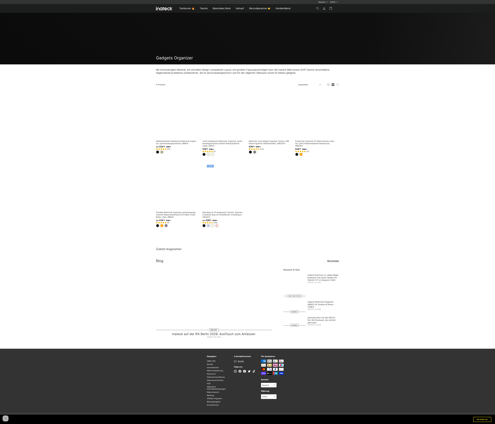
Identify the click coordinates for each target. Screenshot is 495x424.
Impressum (211, 374)
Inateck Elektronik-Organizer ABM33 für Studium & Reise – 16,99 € (321, 304)
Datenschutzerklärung (216, 377)
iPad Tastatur (294, 296)
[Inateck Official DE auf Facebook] (240, 371)
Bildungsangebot (213, 402)
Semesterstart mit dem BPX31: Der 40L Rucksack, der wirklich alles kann (322, 320)
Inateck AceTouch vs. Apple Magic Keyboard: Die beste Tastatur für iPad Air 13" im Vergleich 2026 (323, 277)
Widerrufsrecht (213, 392)
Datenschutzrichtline (215, 380)
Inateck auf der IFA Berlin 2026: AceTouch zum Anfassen (213, 334)
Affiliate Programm (214, 398)
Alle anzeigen (333, 261)
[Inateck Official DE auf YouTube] (244, 371)
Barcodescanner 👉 (260, 8)
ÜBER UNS (211, 361)
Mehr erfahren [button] (107, 419)
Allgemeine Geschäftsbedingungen (216, 388)
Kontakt (210, 364)
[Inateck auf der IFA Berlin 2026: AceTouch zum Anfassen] (214, 299)
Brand (214, 330)
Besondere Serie (221, 8)
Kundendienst (283, 8)
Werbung (210, 395)
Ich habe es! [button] (482, 419)
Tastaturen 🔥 (187, 8)
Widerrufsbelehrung (215, 371)
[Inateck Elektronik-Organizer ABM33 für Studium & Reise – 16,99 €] (294, 306)
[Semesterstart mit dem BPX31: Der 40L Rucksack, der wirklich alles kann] (294, 321)
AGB (208, 383)
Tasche (204, 8)
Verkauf (240, 8)
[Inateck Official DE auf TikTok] (254, 371)
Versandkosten (213, 367)
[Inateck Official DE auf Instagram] (235, 371)
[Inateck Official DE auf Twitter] (249, 371)
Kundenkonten (213, 405)
